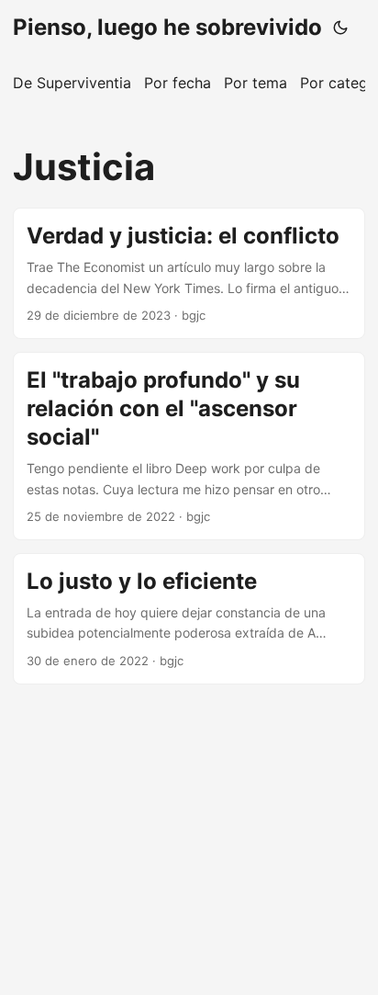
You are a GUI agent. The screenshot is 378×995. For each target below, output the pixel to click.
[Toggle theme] (340, 27)
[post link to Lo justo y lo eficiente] (189, 619)
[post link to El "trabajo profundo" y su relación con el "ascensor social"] (189, 446)
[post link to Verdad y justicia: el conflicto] (189, 273)
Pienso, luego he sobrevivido (167, 27)
